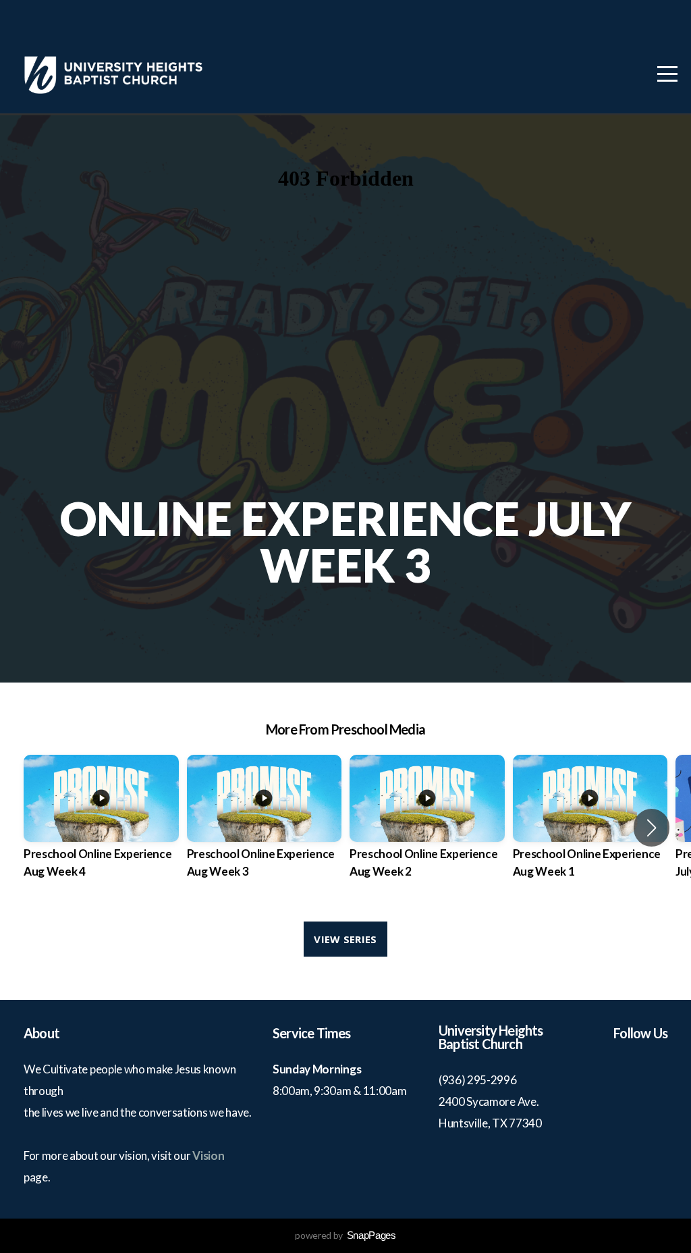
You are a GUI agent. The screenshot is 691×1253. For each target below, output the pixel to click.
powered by (345, 1235)
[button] (651, 828)
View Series (345, 939)
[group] (101, 828)
